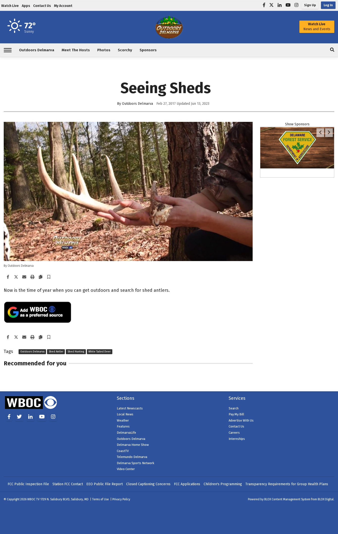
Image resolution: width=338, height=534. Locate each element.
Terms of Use (100, 499)
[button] (49, 277)
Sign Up (310, 5)
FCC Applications (187, 484)
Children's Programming (223, 484)
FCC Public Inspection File (28, 484)
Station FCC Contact (67, 484)
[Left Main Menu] (7, 50)
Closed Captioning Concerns (148, 484)
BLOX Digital (326, 499)
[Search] (332, 50)
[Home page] (169, 27)
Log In (328, 5)
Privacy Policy (121, 499)
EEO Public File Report (104, 484)
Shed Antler (56, 351)
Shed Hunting (76, 351)
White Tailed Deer (99, 351)
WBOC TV (33, 499)
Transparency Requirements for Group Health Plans (286, 484)
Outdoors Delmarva (32, 351)
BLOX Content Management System (287, 499)
